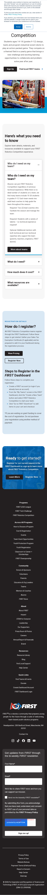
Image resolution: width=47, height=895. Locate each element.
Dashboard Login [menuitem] (23, 692)
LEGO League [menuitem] (23, 507)
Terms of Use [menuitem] (23, 859)
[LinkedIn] (28, 741)
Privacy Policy (15, 14)
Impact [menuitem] (23, 615)
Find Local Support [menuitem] (23, 664)
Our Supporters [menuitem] (23, 627)
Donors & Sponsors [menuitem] (23, 570)
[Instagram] (12, 741)
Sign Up (10, 69)
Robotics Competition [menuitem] (23, 515)
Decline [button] (28, 27)
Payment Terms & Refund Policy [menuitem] (23, 866)
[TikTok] (18, 741)
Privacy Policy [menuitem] (23, 855)
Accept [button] (18, 27)
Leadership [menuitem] (23, 623)
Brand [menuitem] (23, 644)
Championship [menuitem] (23, 558)
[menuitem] (23, 619)
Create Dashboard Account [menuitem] (23, 687)
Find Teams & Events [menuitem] (23, 679)
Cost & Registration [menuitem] (23, 531)
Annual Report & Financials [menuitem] (23, 640)
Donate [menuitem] (23, 683)
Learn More (14, 477)
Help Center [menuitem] (23, 668)
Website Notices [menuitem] (23, 862)
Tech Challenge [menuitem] (23, 511)
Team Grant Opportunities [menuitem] (23, 539)
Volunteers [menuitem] (23, 574)
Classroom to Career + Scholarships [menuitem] (23, 553)
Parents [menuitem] (23, 578)
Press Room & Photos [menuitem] (23, 631)
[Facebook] (23, 741)
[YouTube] (34, 741)
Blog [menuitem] (23, 659)
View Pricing (13, 353)
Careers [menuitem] (23, 635)
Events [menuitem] (23, 535)
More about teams (19, 249)
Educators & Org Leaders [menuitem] (23, 582)
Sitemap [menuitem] (23, 876)
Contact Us (23, 734)
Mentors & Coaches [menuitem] (23, 591)
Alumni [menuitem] (23, 595)
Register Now (14, 361)
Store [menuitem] (23, 599)
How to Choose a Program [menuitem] (24, 527)
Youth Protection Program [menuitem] (23, 543)
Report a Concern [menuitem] (23, 869)
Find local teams (29, 69)
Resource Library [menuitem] (23, 655)
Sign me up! (23, 833)
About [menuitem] (23, 611)
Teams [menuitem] (23, 587)
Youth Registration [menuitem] (23, 547)
